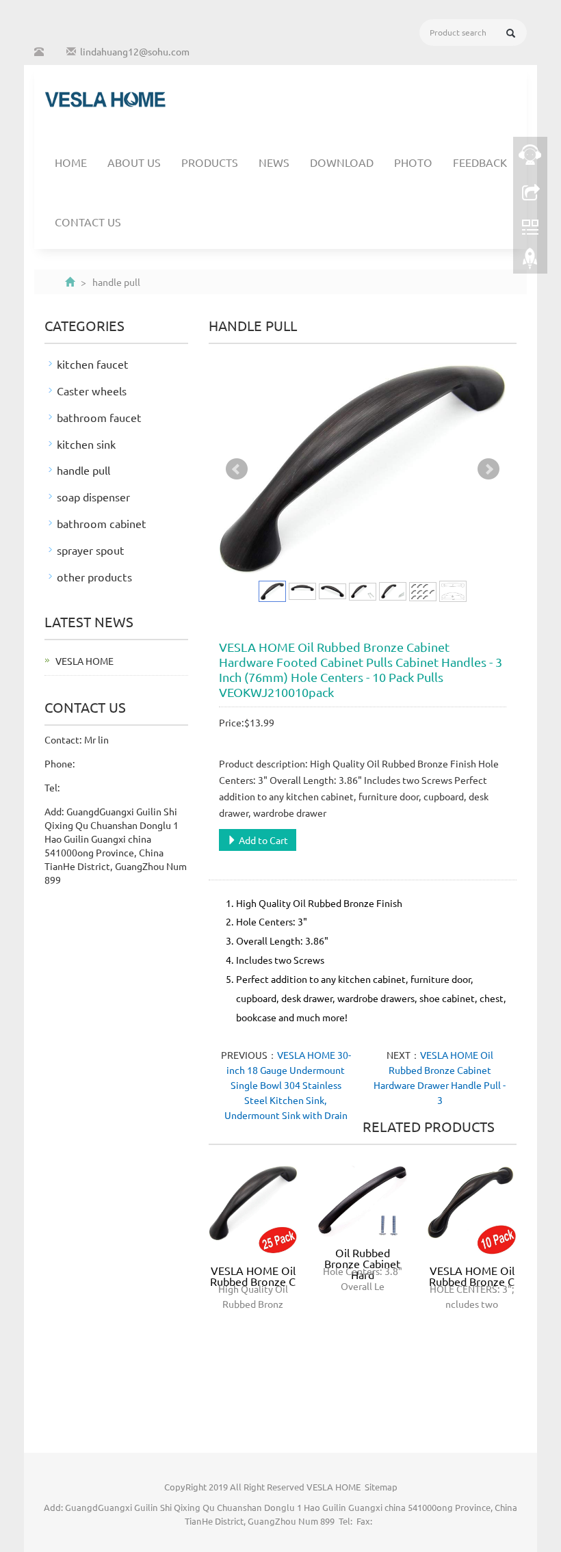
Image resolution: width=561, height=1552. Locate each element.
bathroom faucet (99, 417)
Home (71, 162)
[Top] (530, 262)
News (274, 162)
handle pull (83, 470)
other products (94, 576)
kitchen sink (86, 444)
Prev (237, 469)
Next (488, 469)
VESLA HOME (84, 661)
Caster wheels (92, 390)
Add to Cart (262, 840)
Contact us (88, 221)
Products (209, 162)
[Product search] (510, 33)
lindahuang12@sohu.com (135, 51)
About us (134, 162)
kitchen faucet (93, 364)
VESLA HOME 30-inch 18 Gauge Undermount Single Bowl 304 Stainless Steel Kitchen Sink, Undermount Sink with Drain (287, 1085)
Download (342, 162)
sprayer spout (91, 550)
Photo (413, 162)
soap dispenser (93, 496)
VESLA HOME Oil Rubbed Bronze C (253, 1275)
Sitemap (381, 1486)
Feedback (480, 162)
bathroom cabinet (101, 523)
